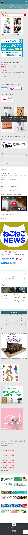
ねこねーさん (4, 175)
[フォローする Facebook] (13, 531)
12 (10, 320)
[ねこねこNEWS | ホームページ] (2, 2)
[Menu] (26, 2)
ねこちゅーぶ (3, 169)
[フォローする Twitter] (15, 531)
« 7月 (2, 328)
